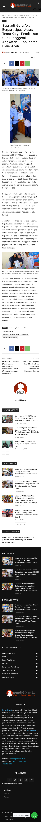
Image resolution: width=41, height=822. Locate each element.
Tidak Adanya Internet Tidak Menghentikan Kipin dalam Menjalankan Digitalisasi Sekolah (30, 366)
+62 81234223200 (19, 761)
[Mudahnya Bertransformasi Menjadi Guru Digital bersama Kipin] (7, 444)
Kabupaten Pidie (8, 331)
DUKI (9, 15)
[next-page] (7, 453)
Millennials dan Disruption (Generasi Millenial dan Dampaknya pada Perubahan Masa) (18, 539)
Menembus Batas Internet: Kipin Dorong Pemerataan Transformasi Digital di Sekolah (26, 471)
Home (4, 15)
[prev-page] (3, 453)
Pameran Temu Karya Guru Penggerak (15, 334)
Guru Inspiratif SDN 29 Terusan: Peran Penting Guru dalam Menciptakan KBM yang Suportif (26, 418)
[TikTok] (20, 780)
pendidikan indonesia (10, 337)
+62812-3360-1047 (9, 764)
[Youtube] (31, 780)
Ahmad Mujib (7, 537)
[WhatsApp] (27, 63)
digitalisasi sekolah (20, 328)
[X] (17, 63)
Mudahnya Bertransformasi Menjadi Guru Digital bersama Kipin (25, 444)
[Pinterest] (22, 63)
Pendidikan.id (7, 710)
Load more (19, 524)
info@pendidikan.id (18, 759)
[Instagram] (15, 780)
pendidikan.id (12, 52)
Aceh (10, 328)
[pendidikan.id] (3, 52)
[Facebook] (11, 63)
